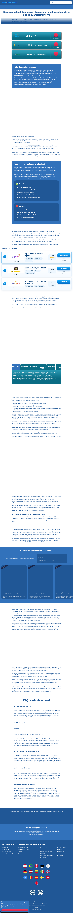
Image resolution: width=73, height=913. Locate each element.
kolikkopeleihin (18, 75)
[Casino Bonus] (36, 866)
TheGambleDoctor (14, 811)
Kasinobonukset (17, 7)
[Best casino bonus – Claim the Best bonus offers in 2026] (25, 877)
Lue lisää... (3, 907)
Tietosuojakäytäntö (23, 847)
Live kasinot (43, 857)
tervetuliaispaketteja (33, 145)
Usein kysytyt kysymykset (24, 849)
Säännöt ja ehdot (56, 38)
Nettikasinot (60, 851)
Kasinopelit (40, 7)
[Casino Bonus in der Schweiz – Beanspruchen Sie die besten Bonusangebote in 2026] (48, 877)
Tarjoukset (64, 7)
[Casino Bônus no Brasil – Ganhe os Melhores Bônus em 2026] (31, 866)
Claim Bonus (64, 255)
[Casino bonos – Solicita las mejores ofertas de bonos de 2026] (36, 877)
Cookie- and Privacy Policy (36, 909)
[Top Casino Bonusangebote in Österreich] (25, 866)
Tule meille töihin (6, 851)
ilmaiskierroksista (53, 139)
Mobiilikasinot (60, 855)
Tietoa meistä (5, 847)
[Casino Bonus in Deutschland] (25, 872)
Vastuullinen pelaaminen (8, 854)
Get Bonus (64, 281)
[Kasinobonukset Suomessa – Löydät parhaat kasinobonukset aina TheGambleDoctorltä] (48, 866)
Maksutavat (52, 7)
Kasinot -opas (4, 7)
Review (64, 258)
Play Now (64, 268)
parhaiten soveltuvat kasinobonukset (51, 140)
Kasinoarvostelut (29, 7)
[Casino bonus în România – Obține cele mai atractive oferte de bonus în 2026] (31, 877)
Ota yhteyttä (5, 849)
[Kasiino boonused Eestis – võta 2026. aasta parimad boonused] (42, 866)
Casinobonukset (25, 71)
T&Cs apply (63, 260)
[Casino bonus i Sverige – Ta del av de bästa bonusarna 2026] (42, 877)
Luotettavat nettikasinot (46, 855)
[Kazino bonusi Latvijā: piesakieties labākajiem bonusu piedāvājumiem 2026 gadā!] (31, 872)
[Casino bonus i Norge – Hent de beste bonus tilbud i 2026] (48, 872)
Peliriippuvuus (21, 854)
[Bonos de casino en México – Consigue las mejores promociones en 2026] (42, 872)
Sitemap (20, 851)
